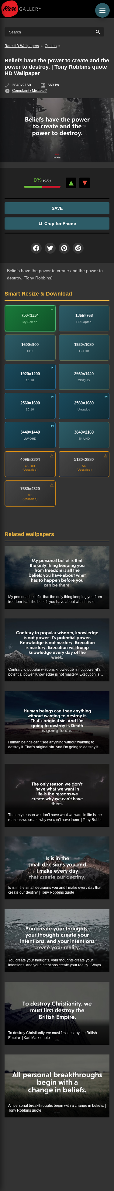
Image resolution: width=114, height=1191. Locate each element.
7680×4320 (30, 488)
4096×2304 (30, 459)
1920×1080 (84, 344)
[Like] (71, 183)
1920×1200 (30, 374)
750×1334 (30, 315)
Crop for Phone (60, 223)
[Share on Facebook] (36, 248)
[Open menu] (102, 10)
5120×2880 (84, 459)
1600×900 (30, 344)
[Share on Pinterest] (64, 248)
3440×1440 (30, 432)
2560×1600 (30, 403)
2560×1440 (84, 374)
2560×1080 (84, 403)
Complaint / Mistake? (29, 90)
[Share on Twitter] (50, 248)
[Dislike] (84, 183)
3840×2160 (84, 432)
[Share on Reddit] (78, 248)
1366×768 (84, 315)
